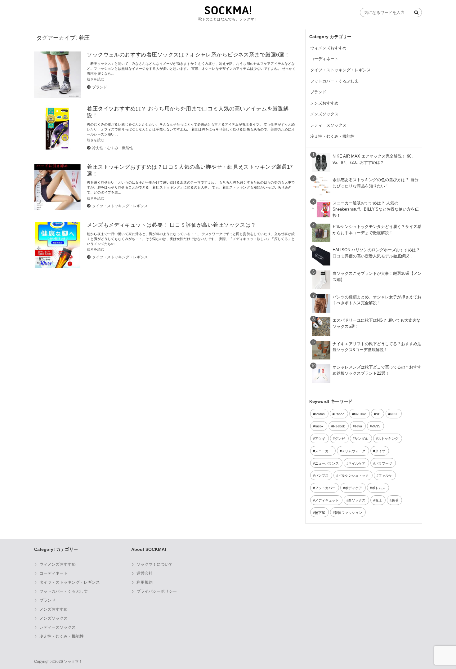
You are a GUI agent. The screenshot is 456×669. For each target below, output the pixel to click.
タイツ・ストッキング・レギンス (120, 206)
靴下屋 (320, 513)
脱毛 (394, 500)
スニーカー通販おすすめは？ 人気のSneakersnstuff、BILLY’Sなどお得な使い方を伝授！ (376, 209)
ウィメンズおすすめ (328, 48)
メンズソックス (324, 114)
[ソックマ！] (228, 13)
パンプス (322, 475)
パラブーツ (383, 463)
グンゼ (340, 438)
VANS (376, 426)
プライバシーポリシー (156, 591)
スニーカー (323, 451)
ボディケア (353, 488)
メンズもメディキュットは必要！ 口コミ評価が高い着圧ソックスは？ (171, 225)
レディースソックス (328, 125)
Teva (358, 426)
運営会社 (144, 573)
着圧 (378, 500)
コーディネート (324, 58)
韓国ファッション (348, 513)
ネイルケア (356, 463)
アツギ (320, 438)
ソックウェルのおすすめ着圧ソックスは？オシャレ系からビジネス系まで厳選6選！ (188, 55)
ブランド (99, 87)
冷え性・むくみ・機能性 (112, 148)
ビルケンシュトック (353, 475)
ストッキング (388, 438)
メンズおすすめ (324, 103)
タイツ (380, 451)
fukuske (360, 414)
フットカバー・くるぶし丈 (334, 81)
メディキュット (327, 500)
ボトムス (378, 488)
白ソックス (356, 500)
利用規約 (144, 582)
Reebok (339, 426)
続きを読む (95, 79)
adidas (320, 414)
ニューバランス (327, 463)
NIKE (394, 414)
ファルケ (385, 475)
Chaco (339, 414)
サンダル (361, 438)
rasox (319, 426)
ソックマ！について (154, 564)
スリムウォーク (353, 451)
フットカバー (325, 488)
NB (378, 414)
